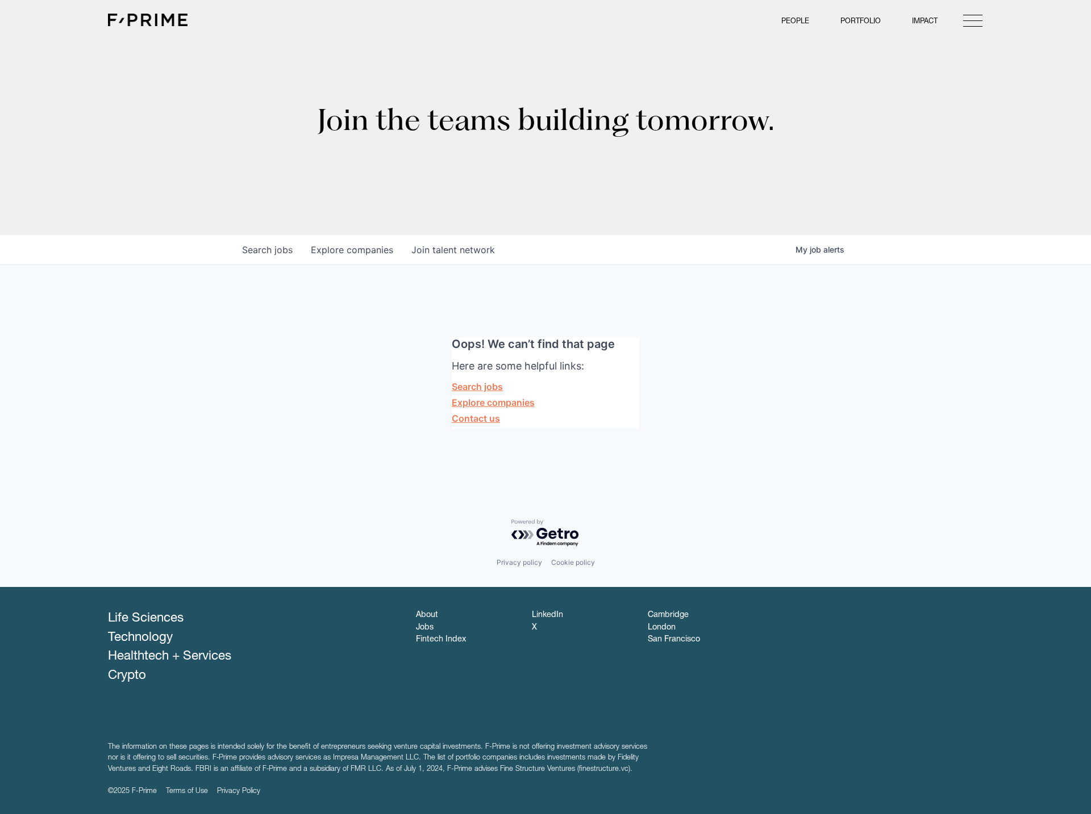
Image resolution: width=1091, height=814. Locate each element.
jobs (267, 249)
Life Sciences (146, 618)
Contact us (476, 418)
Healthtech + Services (169, 657)
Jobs (425, 628)
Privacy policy (519, 562)
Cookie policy (573, 562)
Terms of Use (187, 791)
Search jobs (477, 386)
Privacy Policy (238, 791)
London (662, 628)
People (795, 22)
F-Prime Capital (148, 20)
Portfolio (860, 22)
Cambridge (668, 615)
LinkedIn (547, 615)
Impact (925, 22)
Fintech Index (441, 640)
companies (352, 249)
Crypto (127, 676)
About (427, 615)
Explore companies (493, 402)
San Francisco (674, 640)
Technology (140, 638)
